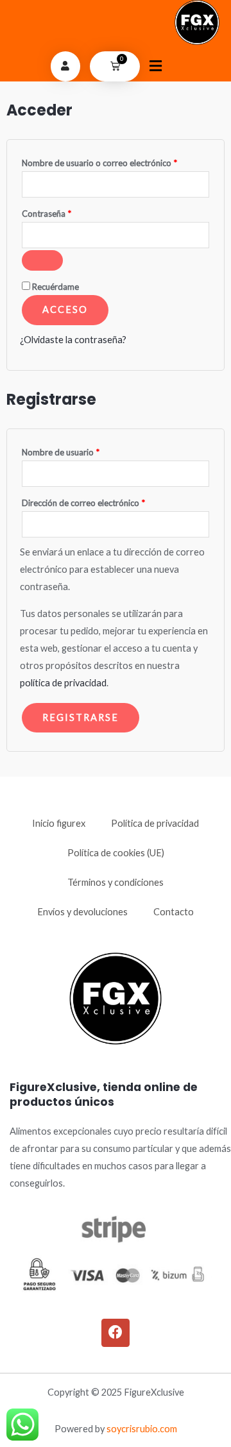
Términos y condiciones (115, 882)
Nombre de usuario (82, 450)
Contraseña (68, 212)
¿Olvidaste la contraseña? (73, 339)
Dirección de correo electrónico (105, 501)
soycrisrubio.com (142, 1428)
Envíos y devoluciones (82, 911)
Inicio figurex (58, 823)
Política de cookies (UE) (115, 852)
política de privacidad (63, 682)
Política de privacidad (155, 823)
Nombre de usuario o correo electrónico (115, 161)
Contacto (173, 911)
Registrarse (80, 717)
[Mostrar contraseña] (42, 260)
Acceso (65, 309)
